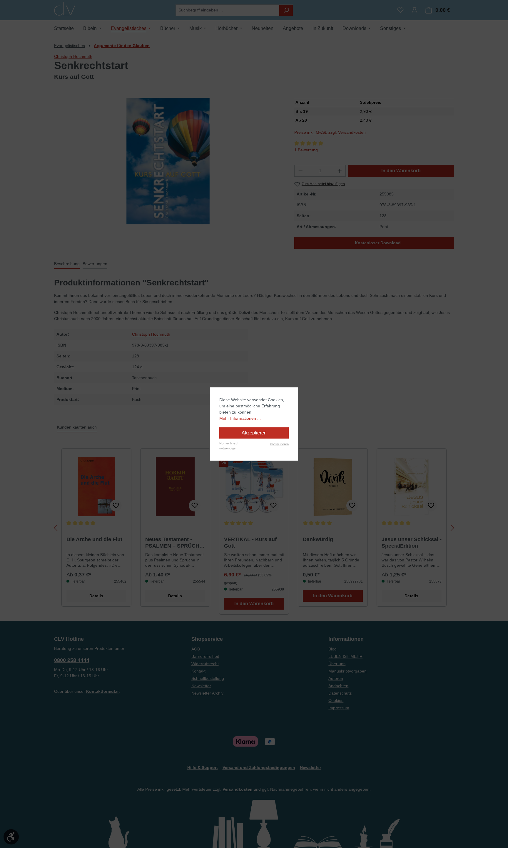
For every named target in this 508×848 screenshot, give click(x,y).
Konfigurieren (279, 444)
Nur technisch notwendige (229, 445)
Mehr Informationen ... (240, 418)
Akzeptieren (254, 432)
